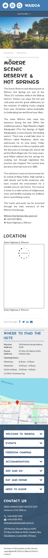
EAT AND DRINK (16, 480)
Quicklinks (23, 14)
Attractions (22, 52)
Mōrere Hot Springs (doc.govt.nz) (20, 215)
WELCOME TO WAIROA (20, 433)
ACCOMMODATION (17, 461)
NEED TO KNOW (16, 489)
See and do (8, 52)
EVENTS (11, 443)
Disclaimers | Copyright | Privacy (20, 535)
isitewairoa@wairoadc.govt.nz (19, 522)
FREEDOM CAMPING (19, 452)
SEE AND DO (14, 470)
